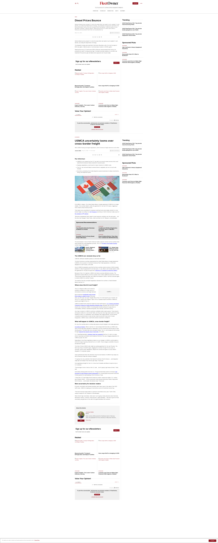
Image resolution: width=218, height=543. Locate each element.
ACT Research (93, 214)
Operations (95, 10)
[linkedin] (95, 37)
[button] (76, 3)
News (76, 16)
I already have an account (97, 131)
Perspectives (110, 10)
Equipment (122, 10)
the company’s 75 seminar (81, 216)
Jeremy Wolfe (78, 153)
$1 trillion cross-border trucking (109, 248)
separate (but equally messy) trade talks (88, 339)
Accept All (212, 540)
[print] (119, 37)
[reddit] (99, 37)
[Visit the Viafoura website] (116, 122)
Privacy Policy (37, 540)
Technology (103, 10)
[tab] (78, 117)
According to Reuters (80, 335)
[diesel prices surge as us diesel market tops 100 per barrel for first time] (103, 254)
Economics (77, 139)
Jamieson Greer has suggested (95, 342)
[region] (97, 120)
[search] (78, 3)
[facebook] (93, 37)
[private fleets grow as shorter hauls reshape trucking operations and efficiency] (80, 254)
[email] (101, 37)
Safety (116, 10)
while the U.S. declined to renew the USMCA (106, 275)
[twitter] (97, 37)
